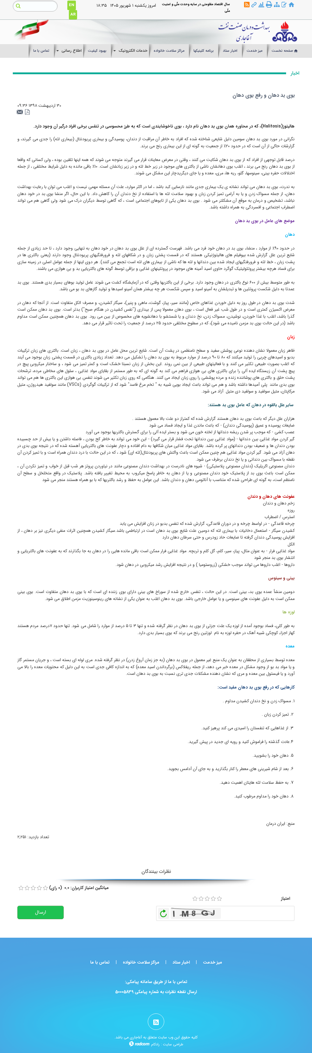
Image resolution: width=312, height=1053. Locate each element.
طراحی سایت (173, 1044)
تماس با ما (100, 962)
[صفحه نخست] (291, 5)
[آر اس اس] (247, 5)
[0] (21, 888)
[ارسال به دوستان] (20, 112)
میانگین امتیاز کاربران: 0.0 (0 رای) (79, 887)
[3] (207, 898)
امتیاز (285, 898)
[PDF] (27, 112)
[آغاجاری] (193, 32)
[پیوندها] (254, 5)
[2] (201, 898)
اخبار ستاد (181, 962)
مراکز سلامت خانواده (141, 962)
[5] (219, 898)
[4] (213, 898)
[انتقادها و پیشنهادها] (284, 5)
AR (73, 14)
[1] (195, 898)
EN (71, 5)
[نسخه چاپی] (269, 4)
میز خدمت (212, 962)
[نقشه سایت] (277, 5)
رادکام (155, 1044)
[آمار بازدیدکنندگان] (261, 5)
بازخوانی (163, 911)
